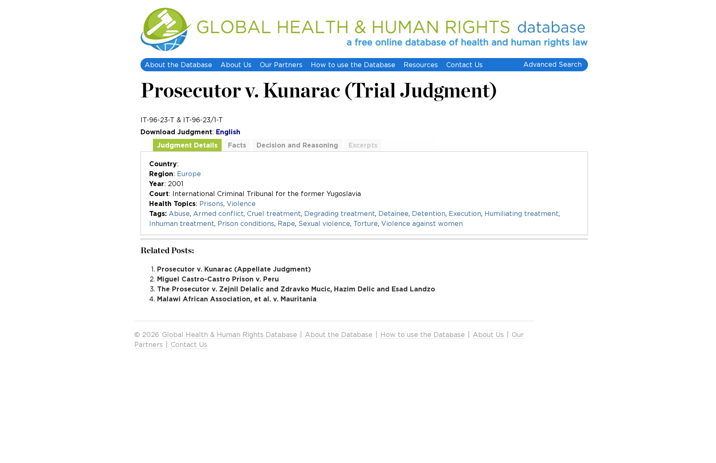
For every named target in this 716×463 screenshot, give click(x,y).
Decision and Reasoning (297, 145)
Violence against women (422, 223)
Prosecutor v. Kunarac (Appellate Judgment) (234, 269)
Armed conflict (218, 213)
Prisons (211, 203)
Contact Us (464, 64)
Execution (465, 213)
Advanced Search (552, 64)
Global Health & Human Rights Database (229, 334)
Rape (286, 223)
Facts (237, 145)
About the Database (178, 64)
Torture (365, 223)
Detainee (393, 213)
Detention (428, 213)
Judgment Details (187, 145)
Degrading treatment (339, 213)
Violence (241, 203)
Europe (189, 173)
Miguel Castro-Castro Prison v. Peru (218, 279)
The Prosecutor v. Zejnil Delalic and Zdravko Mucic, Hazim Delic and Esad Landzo (296, 289)
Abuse (179, 213)
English (228, 132)
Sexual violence (324, 223)
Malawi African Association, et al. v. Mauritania (237, 299)
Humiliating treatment (521, 213)
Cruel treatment (274, 213)
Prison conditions (246, 223)
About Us (236, 64)
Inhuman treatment (181, 223)
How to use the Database (353, 64)
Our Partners (281, 64)
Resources (421, 64)
